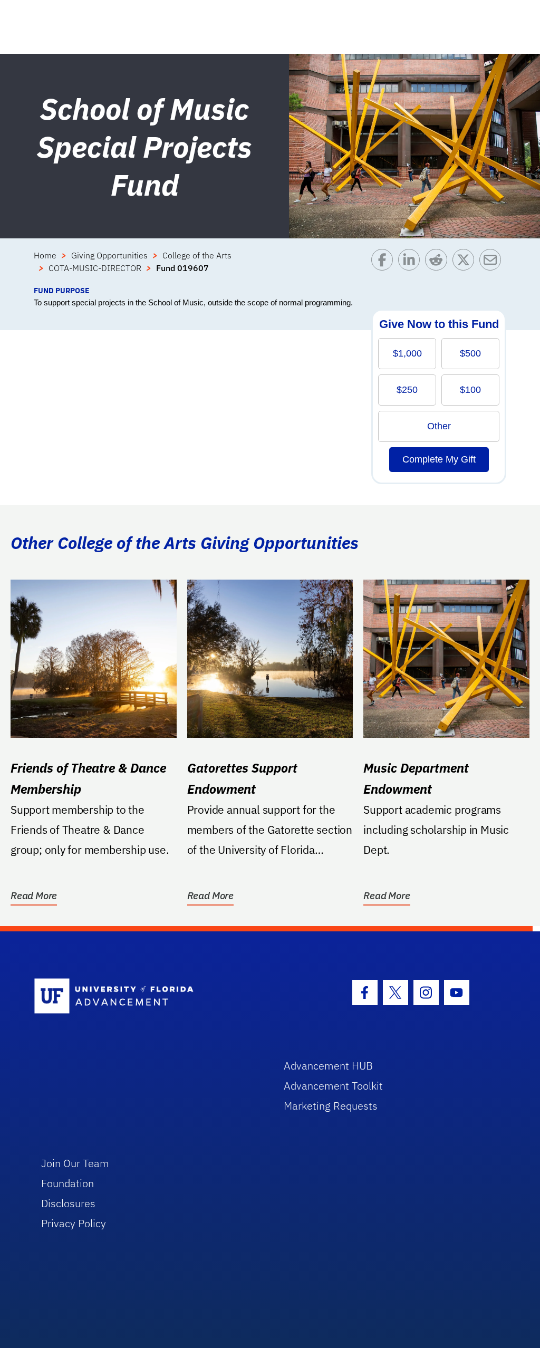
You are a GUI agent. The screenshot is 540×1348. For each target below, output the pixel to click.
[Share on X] (465, 267)
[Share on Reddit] (438, 267)
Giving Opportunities (109, 255)
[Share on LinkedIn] (411, 267)
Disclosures (68, 1203)
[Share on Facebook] (384, 267)
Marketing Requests (331, 1106)
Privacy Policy (73, 1223)
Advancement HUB (328, 1065)
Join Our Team (75, 1163)
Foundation (67, 1183)
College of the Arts (197, 255)
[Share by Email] (492, 267)
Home (45, 255)
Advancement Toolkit (333, 1086)
